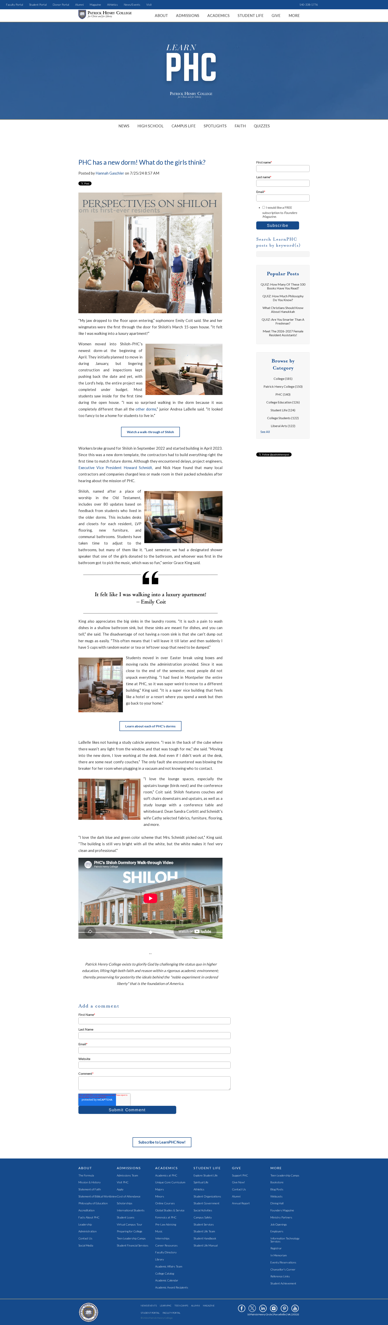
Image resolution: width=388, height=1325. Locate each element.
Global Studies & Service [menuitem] (170, 1210)
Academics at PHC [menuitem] (166, 1175)
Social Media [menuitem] (85, 1245)
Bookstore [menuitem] (277, 1182)
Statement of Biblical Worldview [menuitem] (97, 1196)
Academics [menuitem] (218, 15)
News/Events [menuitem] (132, 4)
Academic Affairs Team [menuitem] (168, 1266)
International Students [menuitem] (130, 1210)
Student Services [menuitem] (204, 1224)
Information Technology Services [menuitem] (284, 1240)
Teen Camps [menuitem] (181, 1305)
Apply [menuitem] (120, 1189)
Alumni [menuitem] (79, 4)
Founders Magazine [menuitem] (282, 1210)
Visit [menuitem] (149, 4)
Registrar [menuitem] (276, 1248)
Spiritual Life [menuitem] (201, 1182)
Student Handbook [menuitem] (205, 1238)
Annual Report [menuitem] (241, 1203)
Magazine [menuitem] (95, 4)
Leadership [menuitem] (85, 1224)
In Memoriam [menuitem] (278, 1255)
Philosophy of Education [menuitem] (93, 1203)
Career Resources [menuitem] (166, 1245)
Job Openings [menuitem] (278, 1224)
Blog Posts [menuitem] (276, 1189)
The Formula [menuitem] (86, 1175)
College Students (283, 418)
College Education (283, 402)
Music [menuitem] (158, 1231)
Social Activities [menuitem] (203, 1210)
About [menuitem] (161, 15)
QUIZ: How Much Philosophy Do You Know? (283, 298)
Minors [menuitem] (159, 1196)
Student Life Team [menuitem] (204, 1231)
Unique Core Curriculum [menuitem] (170, 1182)
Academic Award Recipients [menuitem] (171, 1287)
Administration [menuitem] (87, 1231)
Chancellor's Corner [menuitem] (282, 1269)
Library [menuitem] (159, 1259)
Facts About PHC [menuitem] (88, 1217)
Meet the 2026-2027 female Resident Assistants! (283, 333)
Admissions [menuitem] (187, 15)
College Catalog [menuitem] (164, 1273)
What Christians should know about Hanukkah (283, 309)
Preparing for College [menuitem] (129, 1231)
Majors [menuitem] (159, 1189)
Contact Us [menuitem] (85, 1238)
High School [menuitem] (150, 126)
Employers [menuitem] (276, 1231)
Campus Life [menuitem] (184, 126)
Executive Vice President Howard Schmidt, (115, 467)
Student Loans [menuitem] (125, 1217)
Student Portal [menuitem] (38, 4)
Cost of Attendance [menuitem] (128, 1196)
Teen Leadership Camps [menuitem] (131, 1238)
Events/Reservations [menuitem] (283, 1262)
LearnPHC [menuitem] (165, 1305)
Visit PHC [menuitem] (123, 1182)
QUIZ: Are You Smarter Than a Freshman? (283, 321)
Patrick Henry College (283, 386)
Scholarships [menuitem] (124, 1203)
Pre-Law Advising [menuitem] (165, 1224)
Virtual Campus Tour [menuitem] (129, 1224)
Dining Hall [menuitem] (277, 1203)
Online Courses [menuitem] (165, 1203)
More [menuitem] (294, 15)
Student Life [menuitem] (251, 15)
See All (265, 432)
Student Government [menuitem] (206, 1203)
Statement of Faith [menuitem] (89, 1189)
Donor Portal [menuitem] (61, 4)
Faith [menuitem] (240, 126)
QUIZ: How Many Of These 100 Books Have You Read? (283, 286)
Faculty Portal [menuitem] (14, 4)
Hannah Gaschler (110, 173)
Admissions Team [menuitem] (127, 1175)
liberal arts (283, 426)
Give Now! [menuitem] (238, 1182)
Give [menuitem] (276, 15)
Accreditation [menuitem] (86, 1210)
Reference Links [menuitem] (280, 1276)
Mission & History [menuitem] (89, 1182)
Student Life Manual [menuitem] (206, 1245)
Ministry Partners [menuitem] (281, 1217)
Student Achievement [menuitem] (283, 1283)
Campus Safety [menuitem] (203, 1217)
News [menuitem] (123, 126)
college (283, 378)
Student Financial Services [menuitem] (132, 1245)
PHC (282, 394)
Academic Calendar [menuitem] (166, 1280)
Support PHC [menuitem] (240, 1175)
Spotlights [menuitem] (215, 126)
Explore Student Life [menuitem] (206, 1175)
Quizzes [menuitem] (262, 126)
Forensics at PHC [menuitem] (165, 1217)
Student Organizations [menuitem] (207, 1196)
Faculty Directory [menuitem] (166, 1252)
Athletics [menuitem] (112, 4)
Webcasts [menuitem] (276, 1196)
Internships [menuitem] (162, 1238)
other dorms (146, 409)
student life (283, 410)
